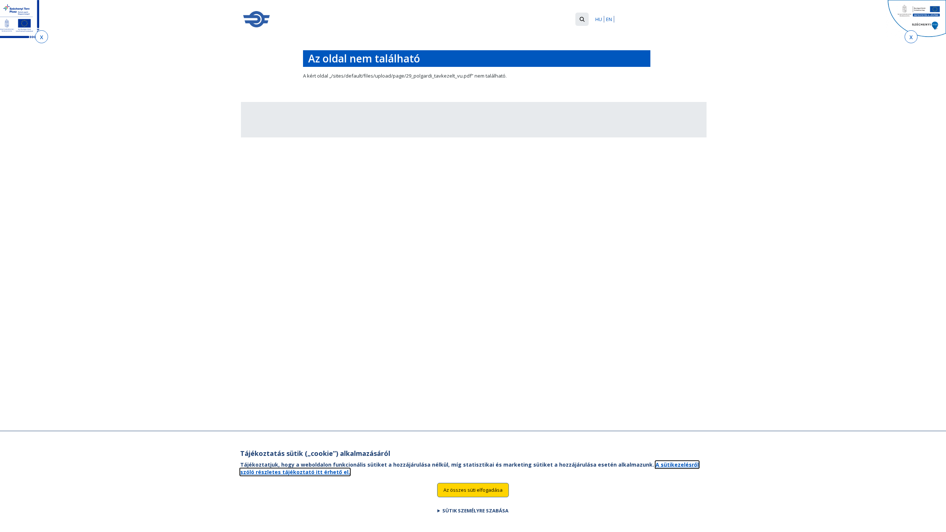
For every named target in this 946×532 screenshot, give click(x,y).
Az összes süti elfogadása (473, 490)
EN (609, 19)
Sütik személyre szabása (475, 510)
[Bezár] (41, 36)
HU (598, 19)
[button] (582, 19)
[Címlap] (256, 19)
